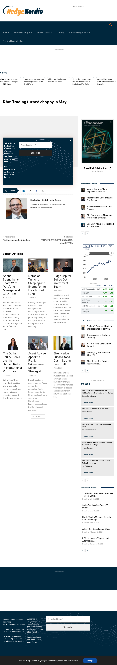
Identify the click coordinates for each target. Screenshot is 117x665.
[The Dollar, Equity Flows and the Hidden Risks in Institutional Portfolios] (13, 343)
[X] (30, 190)
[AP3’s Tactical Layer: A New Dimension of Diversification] (83, 345)
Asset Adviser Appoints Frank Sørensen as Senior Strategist (106, 81)
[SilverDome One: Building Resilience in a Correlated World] (83, 362)
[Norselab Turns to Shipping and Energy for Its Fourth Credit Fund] (38, 265)
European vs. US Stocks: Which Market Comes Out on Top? (97, 443)
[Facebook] (36, 190)
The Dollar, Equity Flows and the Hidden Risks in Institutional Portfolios (81, 81)
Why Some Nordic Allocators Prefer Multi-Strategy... (99, 216)
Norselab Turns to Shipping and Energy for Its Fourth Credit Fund (34, 81)
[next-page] (87, 233)
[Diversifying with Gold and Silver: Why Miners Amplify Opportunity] (83, 353)
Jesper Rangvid (87, 448)
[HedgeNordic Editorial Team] (16, 208)
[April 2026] (97, 141)
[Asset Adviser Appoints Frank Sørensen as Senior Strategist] (38, 343)
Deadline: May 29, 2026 (90, 523)
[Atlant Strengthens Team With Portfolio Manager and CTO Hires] (13, 265)
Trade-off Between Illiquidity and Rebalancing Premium (99, 327)
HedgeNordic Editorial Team (45, 200)
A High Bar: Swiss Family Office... (96, 529)
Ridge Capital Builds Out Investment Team (57, 80)
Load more (37, 416)
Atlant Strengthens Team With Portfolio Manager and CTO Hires (11, 285)
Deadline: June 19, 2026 (90, 511)
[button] (110, 24)
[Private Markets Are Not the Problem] (83, 207)
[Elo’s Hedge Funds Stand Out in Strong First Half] (63, 343)
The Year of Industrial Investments (95, 408)
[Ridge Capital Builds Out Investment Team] (63, 265)
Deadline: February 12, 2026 (92, 532)
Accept (90, 660)
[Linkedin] (23, 190)
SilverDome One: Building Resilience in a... (98, 362)
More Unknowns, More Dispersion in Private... (97, 190)
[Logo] (7, 11)
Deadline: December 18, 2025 (92, 544)
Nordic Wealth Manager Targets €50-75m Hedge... (96, 518)
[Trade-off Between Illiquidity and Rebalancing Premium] (83, 327)
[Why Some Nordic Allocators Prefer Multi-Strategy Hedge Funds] (83, 216)
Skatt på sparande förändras (16, 240)
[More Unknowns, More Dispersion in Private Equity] (83, 190)
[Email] (43, 190)
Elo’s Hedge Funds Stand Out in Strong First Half (62, 359)
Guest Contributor (89, 396)
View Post (88, 402)
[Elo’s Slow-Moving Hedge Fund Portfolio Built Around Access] (83, 225)
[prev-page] (82, 233)
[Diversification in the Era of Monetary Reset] (83, 336)
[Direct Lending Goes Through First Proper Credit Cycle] (83, 199)
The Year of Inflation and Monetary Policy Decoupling (96, 461)
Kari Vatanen (87, 412)
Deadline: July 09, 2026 (90, 499)
